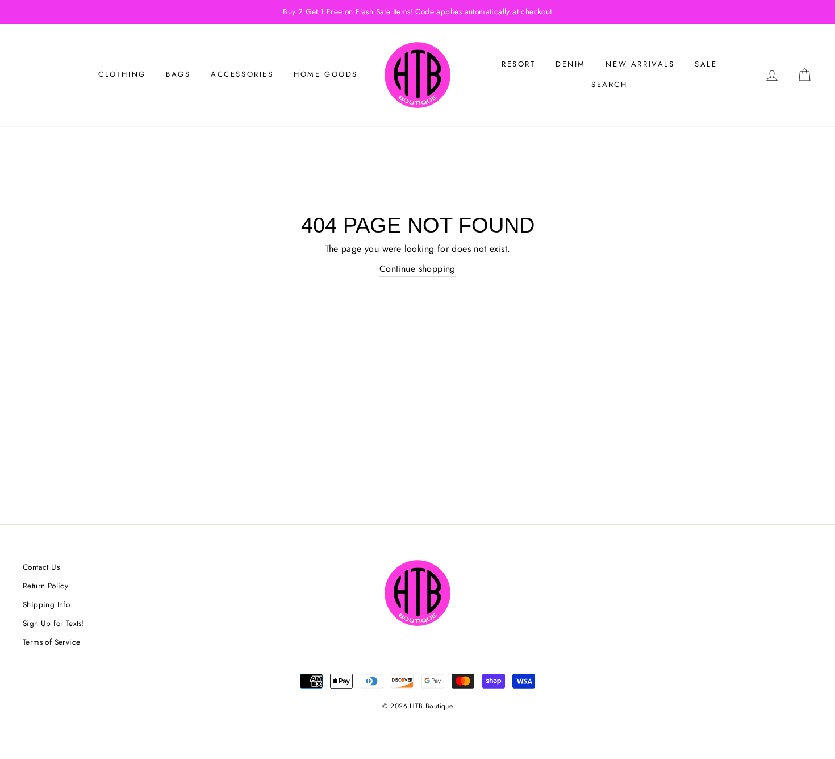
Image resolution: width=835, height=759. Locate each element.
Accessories (242, 74)
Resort (519, 64)
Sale (706, 64)
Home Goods (326, 74)
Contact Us (41, 567)
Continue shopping (417, 268)
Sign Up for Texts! (53, 623)
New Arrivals (640, 64)
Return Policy (45, 585)
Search (609, 84)
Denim (571, 64)
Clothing (122, 74)
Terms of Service (51, 642)
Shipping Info (46, 604)
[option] (417, 12)
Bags (178, 74)
